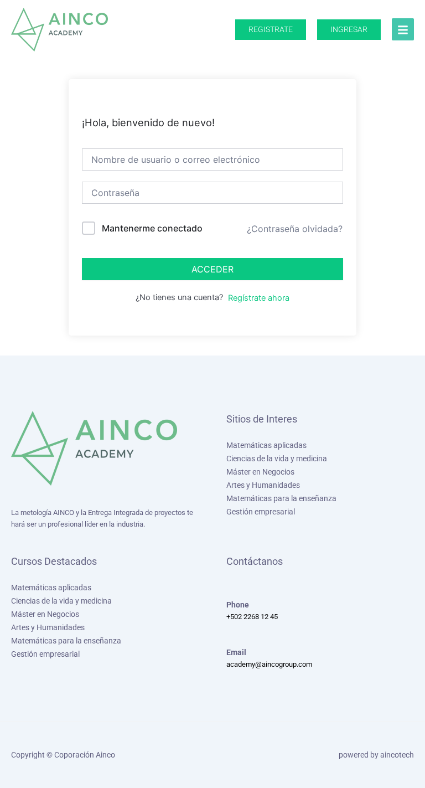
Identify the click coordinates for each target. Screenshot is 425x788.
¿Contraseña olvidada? (295, 228)
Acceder (212, 269)
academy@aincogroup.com (269, 664)
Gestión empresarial (260, 511)
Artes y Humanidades (263, 485)
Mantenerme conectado (152, 228)
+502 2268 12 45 (252, 616)
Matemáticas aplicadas (266, 445)
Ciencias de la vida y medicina (276, 458)
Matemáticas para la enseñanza (281, 498)
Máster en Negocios (260, 471)
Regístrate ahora (258, 298)
